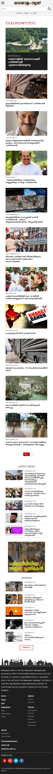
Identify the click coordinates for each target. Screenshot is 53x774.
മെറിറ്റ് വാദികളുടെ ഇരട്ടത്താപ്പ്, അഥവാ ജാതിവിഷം (34, 600)
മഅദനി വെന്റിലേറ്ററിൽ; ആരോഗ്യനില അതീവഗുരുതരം (36, 519)
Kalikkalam (5, 734)
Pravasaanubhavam (9, 741)
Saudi (3, 700)
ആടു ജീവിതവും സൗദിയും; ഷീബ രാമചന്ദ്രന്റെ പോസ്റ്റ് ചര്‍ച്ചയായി (33, 532)
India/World (5, 707)
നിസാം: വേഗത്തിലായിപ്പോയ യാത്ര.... (34, 637)
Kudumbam (32, 722)
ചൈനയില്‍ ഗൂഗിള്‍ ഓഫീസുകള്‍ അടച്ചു (23, 406)
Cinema (30, 719)
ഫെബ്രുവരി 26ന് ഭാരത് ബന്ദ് (21, 333)
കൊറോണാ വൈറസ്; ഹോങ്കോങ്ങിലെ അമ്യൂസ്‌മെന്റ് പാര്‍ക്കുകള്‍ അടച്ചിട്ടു (26, 443)
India (3, 711)
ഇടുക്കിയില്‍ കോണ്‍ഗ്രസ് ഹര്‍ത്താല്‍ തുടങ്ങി (25, 104)
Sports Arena (5, 737)
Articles (30, 699)
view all (26, 647)
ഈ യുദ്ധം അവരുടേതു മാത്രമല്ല (35, 586)
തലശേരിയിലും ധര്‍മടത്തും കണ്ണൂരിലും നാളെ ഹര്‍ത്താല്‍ (21, 181)
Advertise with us (8, 749)
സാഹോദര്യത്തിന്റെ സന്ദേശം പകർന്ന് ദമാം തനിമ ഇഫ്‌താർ (35, 493)
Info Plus (31, 714)
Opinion (31, 696)
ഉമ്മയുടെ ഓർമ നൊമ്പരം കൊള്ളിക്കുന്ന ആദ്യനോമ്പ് (36, 612)
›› (32, 455)
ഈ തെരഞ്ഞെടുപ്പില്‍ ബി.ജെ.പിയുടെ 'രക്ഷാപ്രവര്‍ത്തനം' (35, 625)
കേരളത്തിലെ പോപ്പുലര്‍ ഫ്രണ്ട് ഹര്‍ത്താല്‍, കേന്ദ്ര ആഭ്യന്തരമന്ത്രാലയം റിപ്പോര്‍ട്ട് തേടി (24, 219)
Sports (4, 730)
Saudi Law (5, 745)
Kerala (3, 717)
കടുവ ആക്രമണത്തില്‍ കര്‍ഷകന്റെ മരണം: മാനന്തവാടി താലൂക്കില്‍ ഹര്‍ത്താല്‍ (24, 143)
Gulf (3, 703)
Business (31, 717)
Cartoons (31, 702)
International (5, 714)
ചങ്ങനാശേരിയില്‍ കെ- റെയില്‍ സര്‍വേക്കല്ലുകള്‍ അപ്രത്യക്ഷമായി (24, 297)
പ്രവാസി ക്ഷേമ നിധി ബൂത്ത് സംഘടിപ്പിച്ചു (34, 505)
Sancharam (32, 725)
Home (3, 696)
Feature (31, 707)
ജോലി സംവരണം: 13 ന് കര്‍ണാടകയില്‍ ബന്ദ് (26, 369)
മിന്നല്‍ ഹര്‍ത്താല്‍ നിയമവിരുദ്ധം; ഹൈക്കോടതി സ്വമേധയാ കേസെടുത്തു (24, 259)
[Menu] (2, 3)
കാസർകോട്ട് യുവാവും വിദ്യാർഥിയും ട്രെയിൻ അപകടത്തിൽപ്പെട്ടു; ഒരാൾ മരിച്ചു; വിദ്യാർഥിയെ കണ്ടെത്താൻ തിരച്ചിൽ (35, 479)
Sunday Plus (32, 711)
